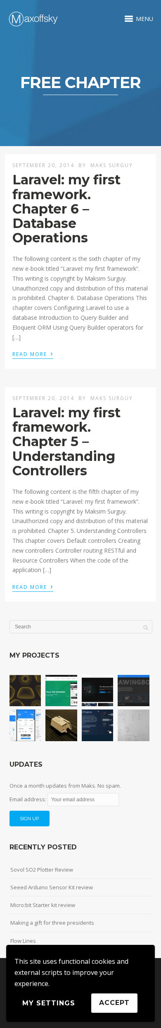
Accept (114, 1003)
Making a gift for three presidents (52, 922)
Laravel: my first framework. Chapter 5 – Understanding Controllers (66, 442)
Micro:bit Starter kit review (42, 905)
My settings (48, 1003)
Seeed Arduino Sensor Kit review (51, 887)
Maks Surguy (111, 165)
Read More (32, 353)
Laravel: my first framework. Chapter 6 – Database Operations (66, 209)
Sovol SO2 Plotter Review (41, 869)
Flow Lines (23, 940)
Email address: (28, 799)
